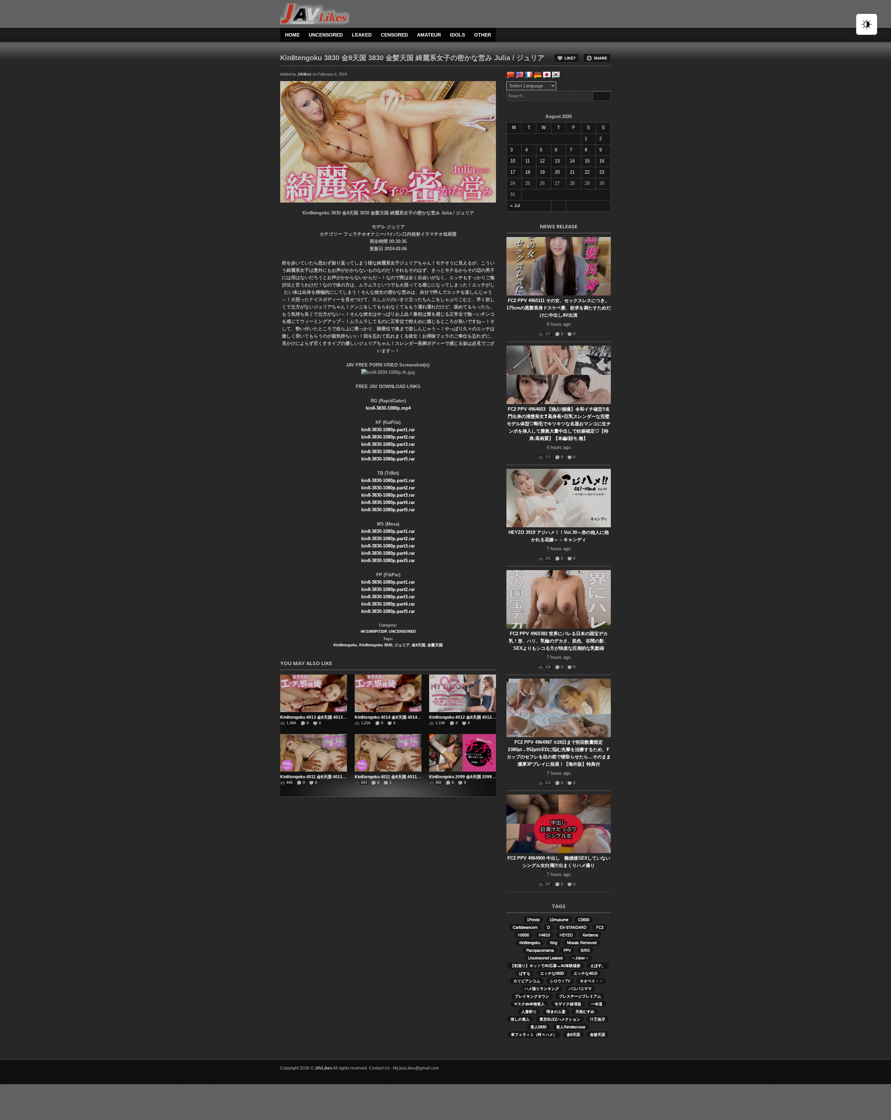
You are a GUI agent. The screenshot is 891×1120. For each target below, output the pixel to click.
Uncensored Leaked (545, 958)
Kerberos (590, 935)
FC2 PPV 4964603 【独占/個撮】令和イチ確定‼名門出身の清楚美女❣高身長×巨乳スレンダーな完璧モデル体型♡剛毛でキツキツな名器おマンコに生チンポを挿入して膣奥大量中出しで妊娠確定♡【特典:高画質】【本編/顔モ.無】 (559, 424)
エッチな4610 (585, 973)
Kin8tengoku (345, 645)
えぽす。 (598, 965)
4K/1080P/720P (374, 631)
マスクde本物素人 (529, 1004)
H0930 (523, 935)
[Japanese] (547, 74)
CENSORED (394, 35)
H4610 (544, 935)
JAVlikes (304, 74)
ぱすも (524, 973)
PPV (567, 950)
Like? (570, 58)
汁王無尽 (597, 1019)
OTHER (482, 35)
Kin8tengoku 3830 (375, 645)
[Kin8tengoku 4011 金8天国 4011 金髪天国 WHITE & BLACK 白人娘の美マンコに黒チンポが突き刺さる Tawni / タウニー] (313, 752)
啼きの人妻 (556, 1011)
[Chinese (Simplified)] (510, 74)
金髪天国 (435, 645)
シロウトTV (560, 981)
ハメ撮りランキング (542, 988)
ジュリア (402, 645)
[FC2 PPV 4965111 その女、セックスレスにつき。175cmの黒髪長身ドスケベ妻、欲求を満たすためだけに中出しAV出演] (559, 266)
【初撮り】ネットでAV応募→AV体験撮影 (545, 965)
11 (527, 161)
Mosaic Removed (582, 942)
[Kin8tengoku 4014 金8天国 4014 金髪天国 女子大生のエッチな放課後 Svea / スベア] (388, 693)
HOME (292, 35)
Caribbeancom (525, 927)
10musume (559, 919)
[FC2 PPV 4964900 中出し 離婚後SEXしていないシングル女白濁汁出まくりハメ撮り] (559, 824)
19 (542, 172)
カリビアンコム (526, 981)
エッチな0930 (552, 973)
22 (587, 172)
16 (601, 161)
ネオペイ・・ (591, 981)
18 (527, 172)
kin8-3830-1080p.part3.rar (388, 444)
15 (587, 161)
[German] (538, 74)
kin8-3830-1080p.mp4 (388, 408)
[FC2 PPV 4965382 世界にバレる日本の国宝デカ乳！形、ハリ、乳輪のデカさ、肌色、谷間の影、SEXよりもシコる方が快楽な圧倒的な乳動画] (559, 599)
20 (557, 172)
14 (572, 161)
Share (600, 58)
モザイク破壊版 (567, 1004)
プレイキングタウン (532, 996)
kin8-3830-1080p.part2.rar (388, 437)
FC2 (600, 927)
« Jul (515, 205)
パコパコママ (580, 988)
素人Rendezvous (570, 1027)
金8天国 (418, 645)
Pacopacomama (540, 950)
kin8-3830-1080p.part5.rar (388, 459)
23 (601, 172)
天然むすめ (584, 1011)
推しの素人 (520, 1019)
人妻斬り (529, 1011)
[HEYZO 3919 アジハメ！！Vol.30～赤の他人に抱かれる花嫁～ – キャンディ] (559, 498)
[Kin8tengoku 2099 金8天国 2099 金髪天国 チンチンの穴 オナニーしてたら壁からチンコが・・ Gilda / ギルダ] (462, 752)
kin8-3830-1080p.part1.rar (388, 429)
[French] (529, 74)
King (553, 942)
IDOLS (457, 35)
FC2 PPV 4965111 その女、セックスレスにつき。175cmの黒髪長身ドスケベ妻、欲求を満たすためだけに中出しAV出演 (558, 308)
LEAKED (362, 35)
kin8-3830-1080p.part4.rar (388, 451)
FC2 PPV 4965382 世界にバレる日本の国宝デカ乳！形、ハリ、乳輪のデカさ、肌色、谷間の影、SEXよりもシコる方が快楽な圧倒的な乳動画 (558, 641)
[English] (519, 74)
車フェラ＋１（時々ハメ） (534, 1034)
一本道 (596, 1004)
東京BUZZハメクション (559, 1019)
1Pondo (533, 919)
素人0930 (538, 1027)
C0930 (583, 919)
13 (557, 161)
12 (542, 161)
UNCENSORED (326, 35)
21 (572, 172)
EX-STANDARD (573, 927)
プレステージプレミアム (580, 996)
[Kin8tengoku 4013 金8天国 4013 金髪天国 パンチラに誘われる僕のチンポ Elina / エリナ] (313, 693)
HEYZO (566, 935)
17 (512, 172)
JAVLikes (323, 1068)
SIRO (585, 950)
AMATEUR (429, 35)
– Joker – (580, 958)
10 (512, 161)
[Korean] (556, 74)
